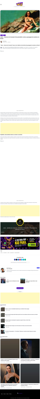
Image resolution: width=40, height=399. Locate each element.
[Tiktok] (32, 393)
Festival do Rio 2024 (17, 252)
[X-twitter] (34, 393)
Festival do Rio (12, 252)
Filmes (4, 35)
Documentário (5, 252)
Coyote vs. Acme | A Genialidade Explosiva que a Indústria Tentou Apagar (17, 308)
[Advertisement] (20, 128)
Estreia (8, 252)
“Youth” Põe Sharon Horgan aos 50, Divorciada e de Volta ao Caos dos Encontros (18, 325)
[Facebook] (36, 393)
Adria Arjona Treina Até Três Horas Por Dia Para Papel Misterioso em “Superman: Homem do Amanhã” (9, 385)
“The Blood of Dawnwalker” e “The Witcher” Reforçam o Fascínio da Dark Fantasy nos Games (20, 331)
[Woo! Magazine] (19, 393)
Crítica (1, 35)
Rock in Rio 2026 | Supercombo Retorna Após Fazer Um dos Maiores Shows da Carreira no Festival (21, 314)
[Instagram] (31, 393)
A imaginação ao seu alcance (19, 6)
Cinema (1, 252)
